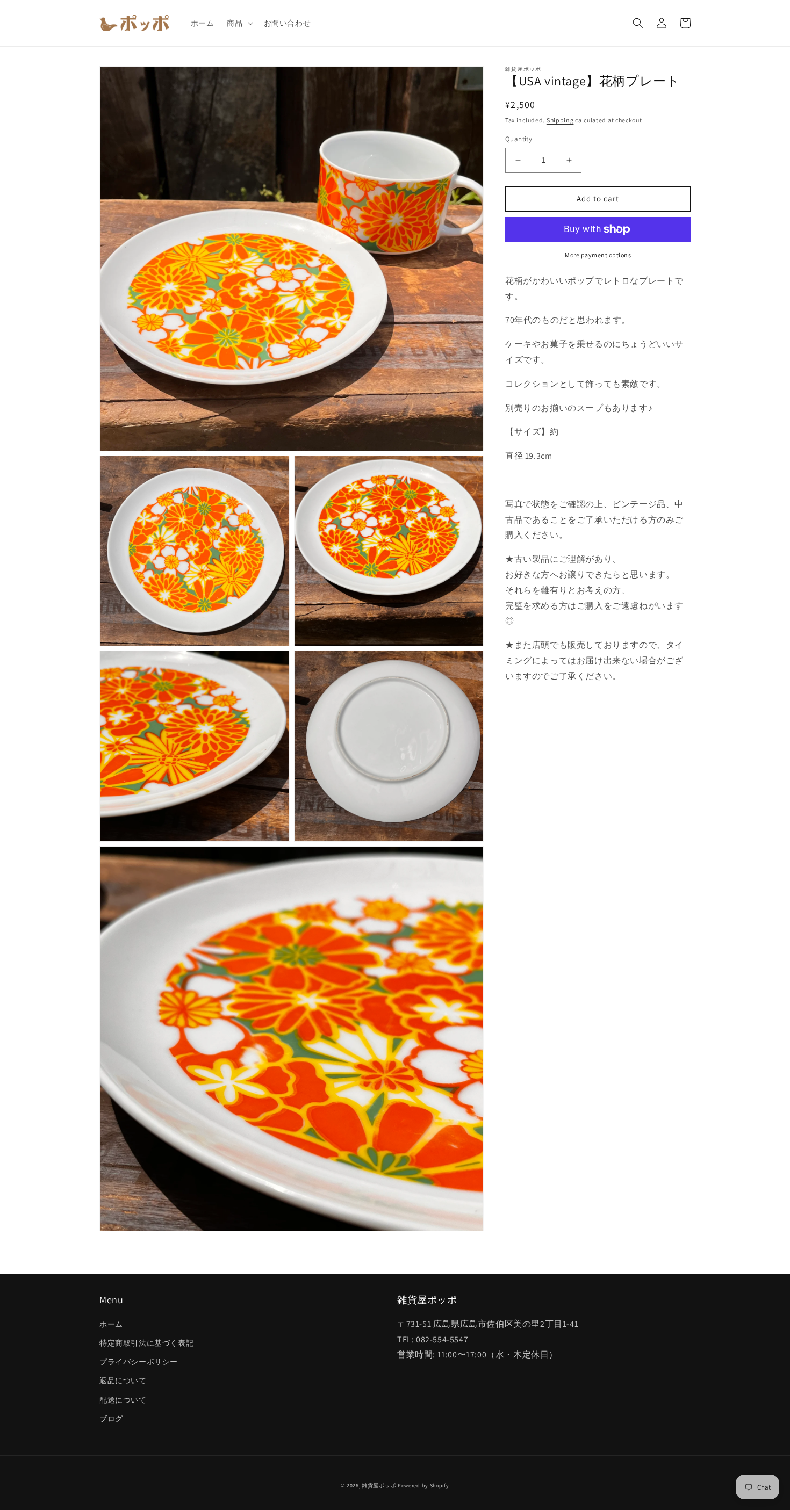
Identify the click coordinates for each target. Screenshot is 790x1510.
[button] (238, 23)
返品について (123, 1380)
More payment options (598, 255)
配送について (123, 1400)
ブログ (111, 1419)
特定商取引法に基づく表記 (146, 1343)
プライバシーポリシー (138, 1362)
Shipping (560, 120)
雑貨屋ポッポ (379, 1485)
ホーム (111, 1324)
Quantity (518, 138)
